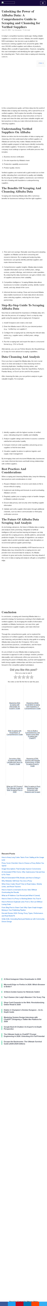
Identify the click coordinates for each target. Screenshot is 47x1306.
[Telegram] (43, 1304)
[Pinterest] (20, 1304)
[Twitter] (12, 1304)
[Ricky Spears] (8, 3)
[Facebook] (4, 1304)
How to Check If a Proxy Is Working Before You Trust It (21, 899)
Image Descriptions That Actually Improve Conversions (21, 869)
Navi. (41, 63)
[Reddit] (35, 1304)
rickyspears (18, 30)
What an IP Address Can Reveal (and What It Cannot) (21, 895)
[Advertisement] (23, 93)
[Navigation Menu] (42, 3)
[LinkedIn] (27, 1304)
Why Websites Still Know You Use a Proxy (17, 881)
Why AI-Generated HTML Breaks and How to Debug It (21, 878)
